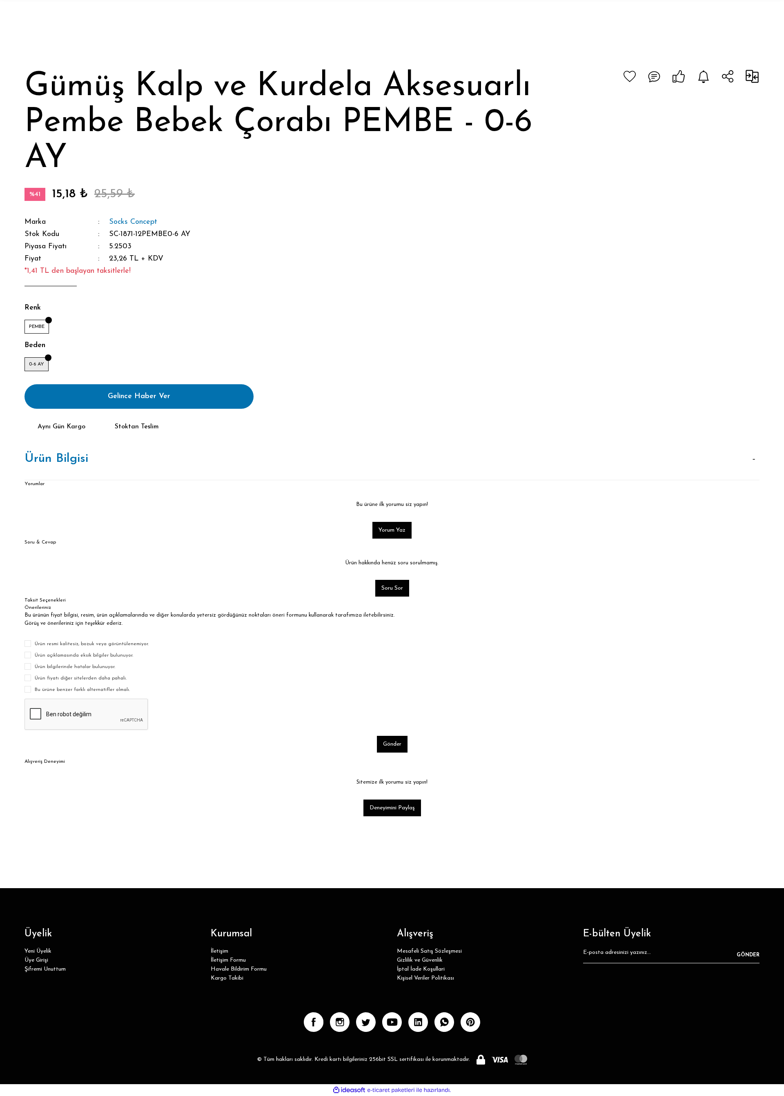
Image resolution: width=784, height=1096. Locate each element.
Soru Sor (392, 588)
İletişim (219, 951)
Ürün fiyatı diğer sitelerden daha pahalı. (81, 678)
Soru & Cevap (40, 542)
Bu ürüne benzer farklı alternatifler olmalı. (82, 689)
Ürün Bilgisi (56, 458)
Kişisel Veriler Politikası (425, 978)
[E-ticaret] (391, 1090)
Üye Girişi (36, 960)
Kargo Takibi (227, 978)
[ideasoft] (349, 1090)
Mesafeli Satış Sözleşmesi (429, 951)
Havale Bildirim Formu (239, 969)
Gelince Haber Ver (139, 396)
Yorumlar (34, 483)
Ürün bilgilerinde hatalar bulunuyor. (75, 666)
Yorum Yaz (392, 530)
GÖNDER (748, 955)
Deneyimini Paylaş (392, 808)
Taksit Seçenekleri (45, 600)
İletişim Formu (228, 960)
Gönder (392, 744)
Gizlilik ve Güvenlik (420, 960)
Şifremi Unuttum (45, 969)
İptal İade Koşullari (421, 969)
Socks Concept (133, 222)
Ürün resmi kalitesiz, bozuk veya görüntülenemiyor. (92, 644)
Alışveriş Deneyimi (44, 761)
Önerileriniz (37, 607)
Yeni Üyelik (37, 951)
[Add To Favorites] (629, 76)
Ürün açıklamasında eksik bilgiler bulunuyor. (84, 655)
